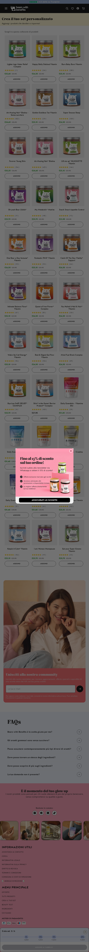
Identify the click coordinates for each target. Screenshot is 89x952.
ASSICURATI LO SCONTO (44, 500)
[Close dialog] (71, 451)
